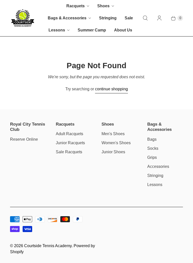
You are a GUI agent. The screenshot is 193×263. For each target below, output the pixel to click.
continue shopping (111, 89)
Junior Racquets (70, 143)
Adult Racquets (69, 134)
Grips (152, 157)
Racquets (75, 6)
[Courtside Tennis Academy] (22, 18)
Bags (152, 139)
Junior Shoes (113, 152)
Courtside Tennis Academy (48, 246)
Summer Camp (92, 30)
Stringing (108, 18)
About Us (123, 30)
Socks (152, 148)
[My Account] (159, 18)
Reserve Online (24, 139)
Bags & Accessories (67, 18)
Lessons (57, 30)
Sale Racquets (69, 152)
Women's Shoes (116, 143)
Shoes (103, 6)
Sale (129, 18)
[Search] (145, 18)
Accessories (158, 166)
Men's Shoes (113, 134)
